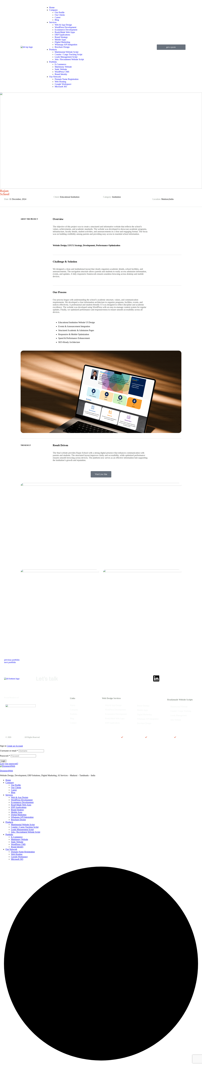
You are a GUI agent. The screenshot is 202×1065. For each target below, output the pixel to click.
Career (14, 790)
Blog (13, 792)
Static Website (17, 842)
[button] (171, 47)
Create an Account (15, 746)
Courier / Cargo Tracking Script (24, 827)
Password (5, 756)
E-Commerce (17, 837)
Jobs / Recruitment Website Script (25, 832)
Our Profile (16, 785)
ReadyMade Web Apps (21, 805)
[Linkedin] (156, 678)
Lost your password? (9, 763)
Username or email (9, 751)
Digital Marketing (18, 815)
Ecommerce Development (22, 802)
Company (9, 782)
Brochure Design (18, 819)
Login (3, 761)
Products (9, 822)
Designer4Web (6, 771)
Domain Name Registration (23, 852)
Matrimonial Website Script (23, 824)
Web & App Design (19, 797)
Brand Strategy (17, 810)
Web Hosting (16, 854)
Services (9, 795)
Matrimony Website (19, 839)
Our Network (11, 849)
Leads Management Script (22, 829)
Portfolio (9, 834)
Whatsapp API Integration (22, 817)
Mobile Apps (16, 812)
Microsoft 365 (17, 859)
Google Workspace (19, 857)
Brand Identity (17, 847)
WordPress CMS (18, 844)
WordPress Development (22, 800)
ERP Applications (18, 807)
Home (8, 780)
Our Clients (16, 787)
